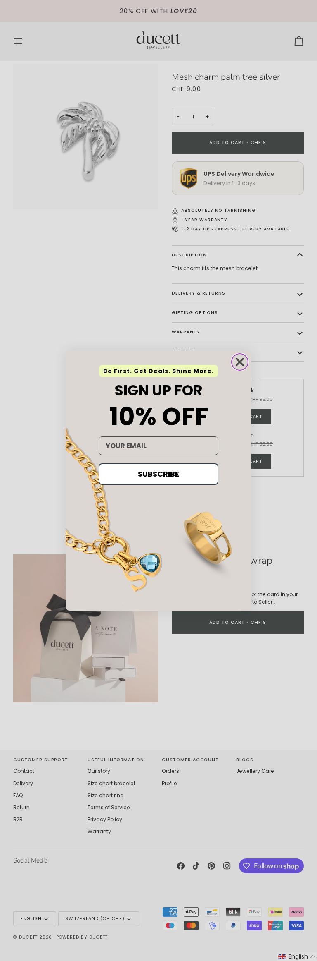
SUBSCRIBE (158, 474)
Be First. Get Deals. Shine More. (158, 371)
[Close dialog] (240, 362)
